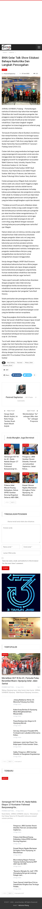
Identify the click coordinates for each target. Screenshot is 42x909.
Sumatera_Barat (7, 365)
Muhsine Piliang (24, 905)
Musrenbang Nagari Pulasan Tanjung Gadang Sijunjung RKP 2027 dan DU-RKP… (25, 862)
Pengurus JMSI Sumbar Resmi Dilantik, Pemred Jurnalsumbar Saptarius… (25, 828)
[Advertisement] (21, 22)
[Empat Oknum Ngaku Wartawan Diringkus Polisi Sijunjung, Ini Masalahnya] (30, 477)
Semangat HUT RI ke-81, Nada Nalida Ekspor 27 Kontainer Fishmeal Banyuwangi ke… (19, 805)
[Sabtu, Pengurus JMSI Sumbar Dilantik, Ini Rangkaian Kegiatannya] (7, 754)
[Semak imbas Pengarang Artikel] (21, 389)
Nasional (19, 362)
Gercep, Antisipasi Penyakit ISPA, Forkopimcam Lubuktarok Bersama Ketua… (26, 733)
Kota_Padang (11, 362)
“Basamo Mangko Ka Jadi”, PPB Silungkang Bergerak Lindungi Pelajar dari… (25, 873)
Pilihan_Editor (29, 362)
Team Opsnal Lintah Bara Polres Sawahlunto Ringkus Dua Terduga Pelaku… (26, 884)
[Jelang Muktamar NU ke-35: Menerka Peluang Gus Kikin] (7, 702)
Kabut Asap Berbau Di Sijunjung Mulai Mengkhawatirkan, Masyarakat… (25, 712)
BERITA (4, 69)
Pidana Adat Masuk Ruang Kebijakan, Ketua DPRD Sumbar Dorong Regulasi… (25, 839)
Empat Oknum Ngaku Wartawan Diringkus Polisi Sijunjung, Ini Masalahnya (25, 850)
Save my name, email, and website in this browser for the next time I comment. (20, 562)
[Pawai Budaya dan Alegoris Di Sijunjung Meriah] (7, 723)
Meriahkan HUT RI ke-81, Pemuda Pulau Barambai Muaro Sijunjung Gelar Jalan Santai (20, 681)
